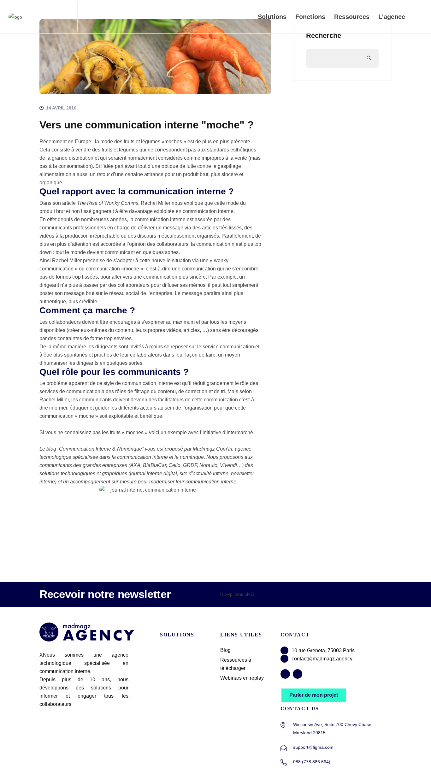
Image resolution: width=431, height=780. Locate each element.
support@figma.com (313, 747)
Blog (225, 650)
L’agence (391, 16)
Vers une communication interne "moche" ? (146, 125)
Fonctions (310, 16)
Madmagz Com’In (212, 449)
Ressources (351, 16)
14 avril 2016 (60, 107)
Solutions (272, 16)
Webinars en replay (242, 678)
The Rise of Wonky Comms (107, 203)
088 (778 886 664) (311, 761)
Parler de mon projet (313, 695)
